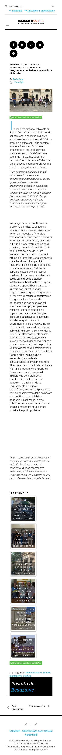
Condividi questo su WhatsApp (27, 117)
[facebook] (31, 724)
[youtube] (36, 724)
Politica (27, 675)
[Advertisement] (36, 213)
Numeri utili (31, 734)
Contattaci (15, 730)
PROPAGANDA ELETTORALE (37, 730)
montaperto (16, 675)
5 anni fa (18, 82)
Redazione (18, 79)
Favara (46, 672)
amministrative (34, 672)
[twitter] (25, 724)
